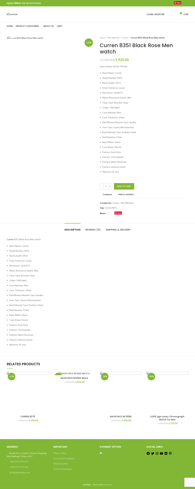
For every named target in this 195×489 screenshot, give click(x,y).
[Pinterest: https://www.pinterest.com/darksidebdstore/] (170, 454)
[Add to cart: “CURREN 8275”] (46, 383)
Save (179, 3)
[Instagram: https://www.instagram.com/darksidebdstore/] (157, 454)
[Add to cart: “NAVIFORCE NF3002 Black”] (93, 383)
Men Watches (114, 37)
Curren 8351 (111, 208)
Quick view (46, 390)
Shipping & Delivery (118, 229)
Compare (107, 194)
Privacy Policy (59, 453)
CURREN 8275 (27, 416)
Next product (186, 37)
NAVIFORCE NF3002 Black (74, 378)
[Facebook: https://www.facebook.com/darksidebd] (148, 454)
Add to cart (124, 186)
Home (102, 37)
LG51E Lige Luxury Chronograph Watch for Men (167, 418)
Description (72, 229)
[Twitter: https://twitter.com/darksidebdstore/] (152, 454)
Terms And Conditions (64, 458)
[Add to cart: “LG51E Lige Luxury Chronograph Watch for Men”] (186, 383)
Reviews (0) (93, 229)
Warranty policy (60, 463)
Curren (125, 37)
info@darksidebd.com (19, 472)
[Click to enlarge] (13, 34)
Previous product (180, 37)
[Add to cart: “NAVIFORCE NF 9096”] (139, 383)
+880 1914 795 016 (18, 461)
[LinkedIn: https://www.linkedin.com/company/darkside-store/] (166, 454)
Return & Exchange (62, 469)
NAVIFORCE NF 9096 (120, 416)
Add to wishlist (126, 194)
